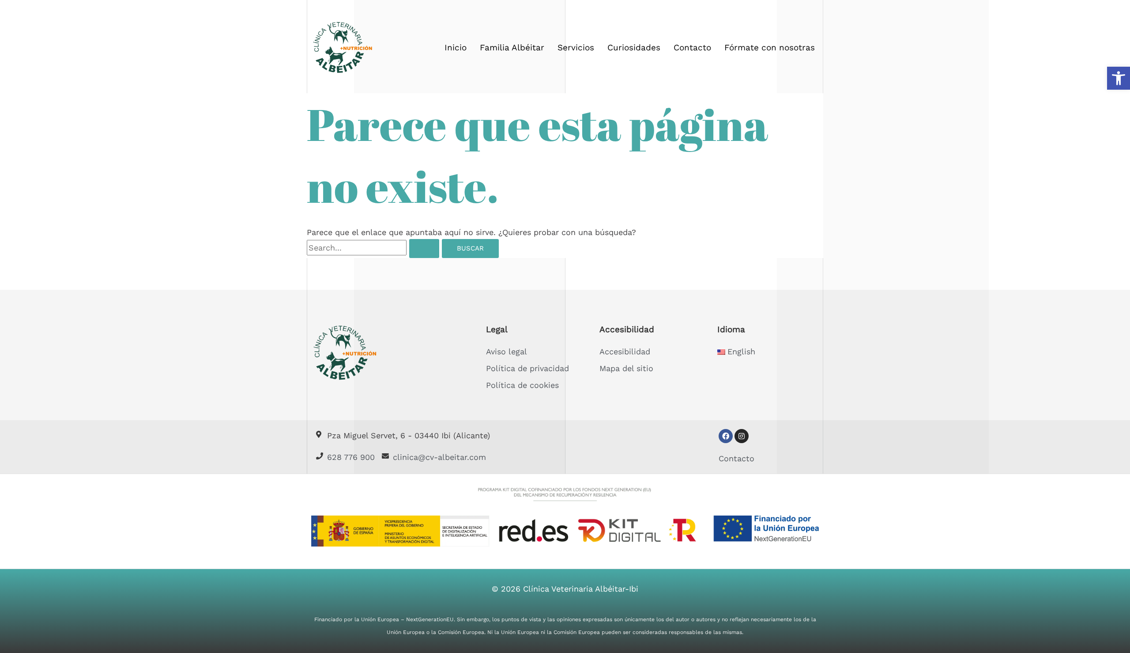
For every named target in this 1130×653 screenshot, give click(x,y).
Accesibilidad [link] (624, 351)
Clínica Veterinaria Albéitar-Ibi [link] (580, 588)
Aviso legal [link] (506, 351)
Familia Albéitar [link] (512, 47)
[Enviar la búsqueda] (424, 248)
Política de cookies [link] (522, 385)
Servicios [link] (575, 47)
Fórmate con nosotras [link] (769, 47)
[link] (1118, 78)
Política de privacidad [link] (527, 368)
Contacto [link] (692, 47)
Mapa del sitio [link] (626, 368)
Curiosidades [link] (633, 47)
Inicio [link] (455, 47)
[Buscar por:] (374, 247)
